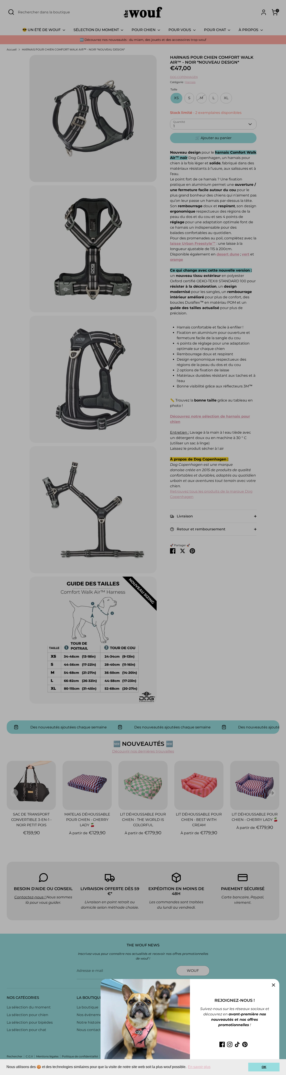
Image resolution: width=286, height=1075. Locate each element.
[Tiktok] (237, 1044)
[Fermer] (273, 985)
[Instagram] (229, 1044)
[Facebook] (222, 1044)
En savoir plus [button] (199, 1067)
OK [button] (264, 1067)
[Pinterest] (245, 1044)
